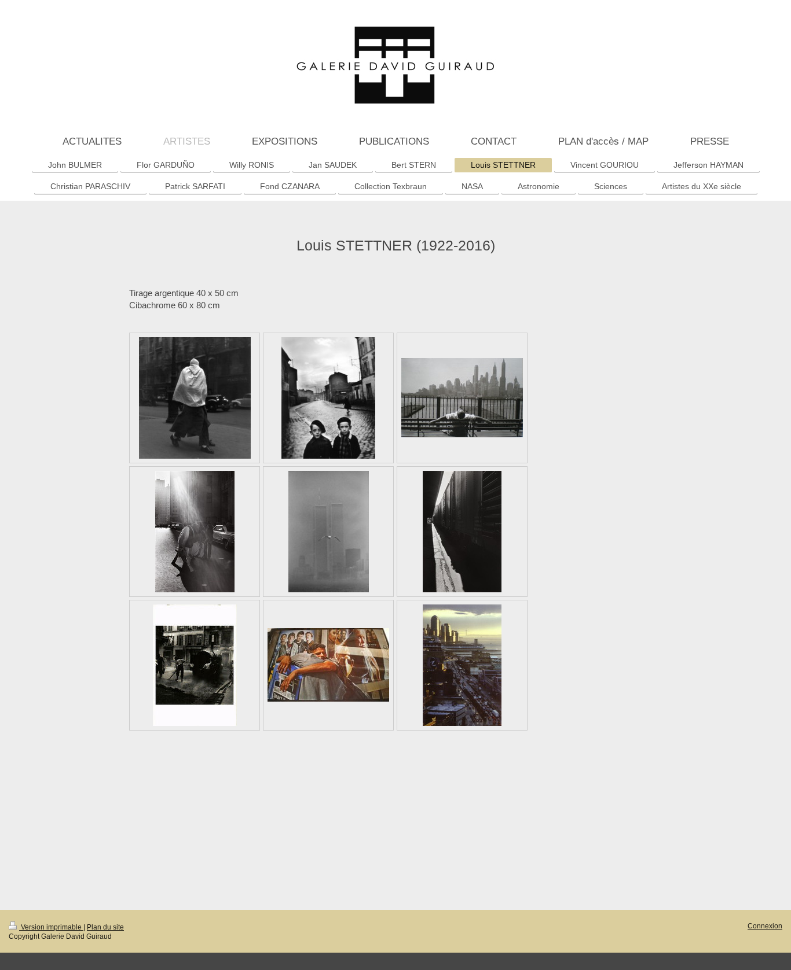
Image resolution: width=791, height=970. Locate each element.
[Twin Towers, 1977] (328, 531)
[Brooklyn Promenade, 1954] (462, 397)
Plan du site (105, 927)
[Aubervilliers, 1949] (328, 398)
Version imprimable (51, 927)
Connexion (765, 926)
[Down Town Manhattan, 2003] (462, 665)
